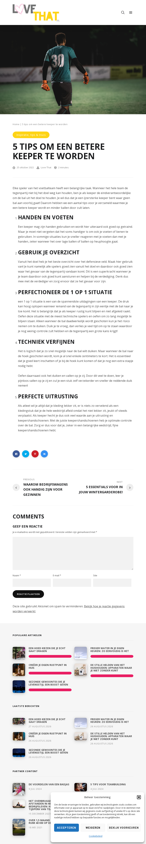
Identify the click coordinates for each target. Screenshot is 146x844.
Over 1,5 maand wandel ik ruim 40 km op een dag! (46, 821)
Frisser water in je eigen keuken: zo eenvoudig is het (109, 649)
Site (95, 575)
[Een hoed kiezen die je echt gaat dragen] (19, 653)
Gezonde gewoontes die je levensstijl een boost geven (48, 683)
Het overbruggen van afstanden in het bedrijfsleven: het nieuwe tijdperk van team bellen (46, 805)
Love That (46, 167)
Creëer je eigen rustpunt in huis (48, 666)
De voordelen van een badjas (49, 784)
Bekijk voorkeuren (124, 827)
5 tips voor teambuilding (108, 784)
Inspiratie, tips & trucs (31, 135)
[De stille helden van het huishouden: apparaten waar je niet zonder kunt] (80, 670)
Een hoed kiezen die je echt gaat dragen (47, 649)
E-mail (57, 575)
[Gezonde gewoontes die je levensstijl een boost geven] (19, 686)
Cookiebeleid (95, 836)
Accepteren (66, 827)
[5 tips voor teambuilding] (80, 787)
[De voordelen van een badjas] (19, 789)
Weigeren (93, 827)
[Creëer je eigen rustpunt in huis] (19, 670)
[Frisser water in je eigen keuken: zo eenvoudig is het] (80, 653)
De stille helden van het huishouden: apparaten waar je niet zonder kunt (111, 667)
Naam (17, 575)
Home (16, 124)
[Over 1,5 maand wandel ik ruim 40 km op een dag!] (19, 827)
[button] (139, 797)
